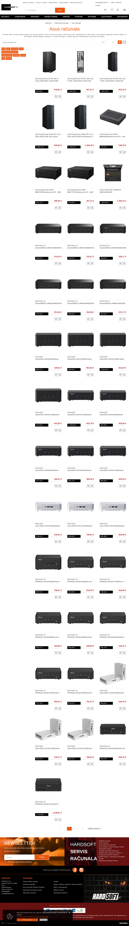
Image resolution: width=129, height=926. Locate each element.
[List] (124, 42)
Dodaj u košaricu (46, 96)
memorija (14, 49)
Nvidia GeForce (7, 55)
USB (3, 49)
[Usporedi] (60, 50)
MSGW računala (59, 890)
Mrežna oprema (51, 16)
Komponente (20, 16)
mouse (23, 55)
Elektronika (106, 16)
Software (92, 16)
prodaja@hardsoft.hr (102, 2)
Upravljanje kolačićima (60, 893)
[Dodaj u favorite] (60, 55)
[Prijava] (118, 9)
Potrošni (79, 16)
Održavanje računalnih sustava (32, 890)
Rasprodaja (53, 2)
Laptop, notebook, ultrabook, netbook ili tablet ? (68, 884)
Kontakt (98, 5)
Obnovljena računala (29, 893)
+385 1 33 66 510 (116, 2)
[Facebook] (75, 870)
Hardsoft (83, 851)
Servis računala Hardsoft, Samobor (34, 887)
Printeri (66, 16)
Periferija (35, 16)
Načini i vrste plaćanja (60, 887)
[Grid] (120, 42)
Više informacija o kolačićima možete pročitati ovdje (32, 916)
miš (3, 58)
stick (8, 49)
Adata (21, 49)
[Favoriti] (56, 96)
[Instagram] (82, 870)
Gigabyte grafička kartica (9, 52)
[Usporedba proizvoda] (60, 96)
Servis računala (76, 2)
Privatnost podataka (29, 884)
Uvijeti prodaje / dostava (30, 881)
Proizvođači (63, 2)
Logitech (16, 55)
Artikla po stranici (94, 828)
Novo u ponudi (41, 2)
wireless (8, 58)
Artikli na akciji (29, 2)
